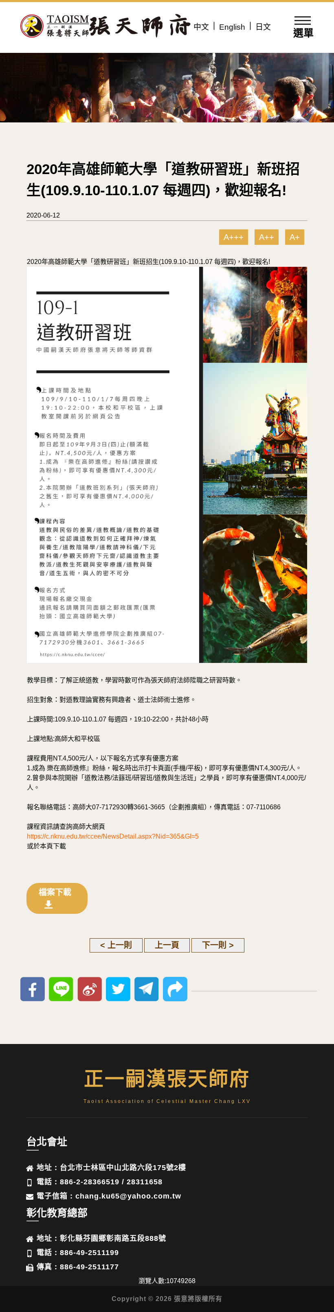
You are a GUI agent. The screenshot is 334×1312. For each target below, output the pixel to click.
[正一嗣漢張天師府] (55, 27)
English (232, 27)
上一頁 (167, 945)
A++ (266, 237)
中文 (201, 27)
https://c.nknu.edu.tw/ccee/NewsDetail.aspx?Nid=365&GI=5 (113, 836)
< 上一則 (116, 945)
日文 (263, 27)
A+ (295, 237)
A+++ (234, 237)
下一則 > (218, 945)
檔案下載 (55, 892)
